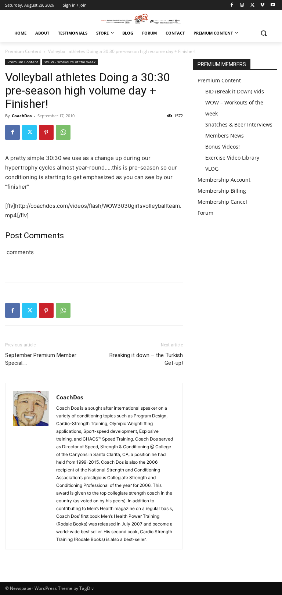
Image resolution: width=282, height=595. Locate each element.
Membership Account (224, 179)
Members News (224, 135)
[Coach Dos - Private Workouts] (141, 18)
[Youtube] (272, 5)
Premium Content (23, 51)
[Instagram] (242, 5)
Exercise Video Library (232, 157)
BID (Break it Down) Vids (234, 91)
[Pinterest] (46, 132)
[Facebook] (232, 5)
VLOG (211, 168)
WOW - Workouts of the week (69, 61)
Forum (205, 212)
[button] (263, 33)
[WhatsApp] (63, 132)
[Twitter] (252, 5)
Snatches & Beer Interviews (238, 124)
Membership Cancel (222, 201)
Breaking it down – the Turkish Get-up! (146, 359)
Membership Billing (222, 190)
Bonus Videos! (222, 146)
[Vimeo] (262, 5)
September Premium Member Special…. (40, 359)
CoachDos (22, 115)
